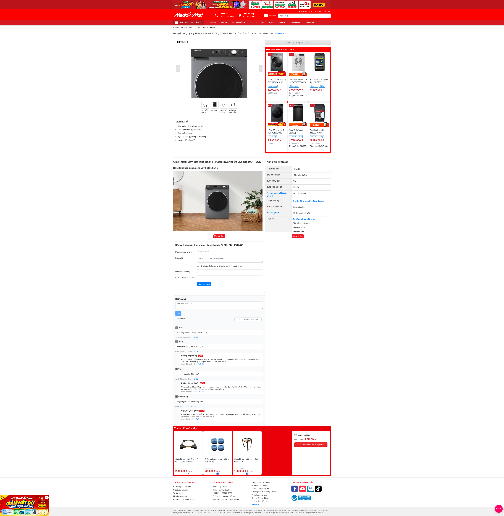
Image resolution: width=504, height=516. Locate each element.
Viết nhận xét (268, 33)
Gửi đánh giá (204, 284)
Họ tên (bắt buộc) (182, 271)
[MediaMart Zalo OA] (310, 489)
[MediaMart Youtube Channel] (302, 489)
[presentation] (178, 68)
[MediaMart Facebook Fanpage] (294, 489)
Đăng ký (327, 11)
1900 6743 (227, 493)
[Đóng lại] (47, 497)
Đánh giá (179, 258)
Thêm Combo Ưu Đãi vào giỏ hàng (311, 445)
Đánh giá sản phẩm (183, 252)
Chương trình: (273, 213)
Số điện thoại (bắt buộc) (185, 278)
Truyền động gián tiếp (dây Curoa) (308, 201)
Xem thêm (256, 504)
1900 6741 (217, 493)
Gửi (178, 313)
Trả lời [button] (195, 338)
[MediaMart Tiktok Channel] (318, 489)
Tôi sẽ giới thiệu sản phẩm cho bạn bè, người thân (221, 266)
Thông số (281, 33)
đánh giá (257, 33)
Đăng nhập (318, 11)
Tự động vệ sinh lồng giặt (304, 219)
